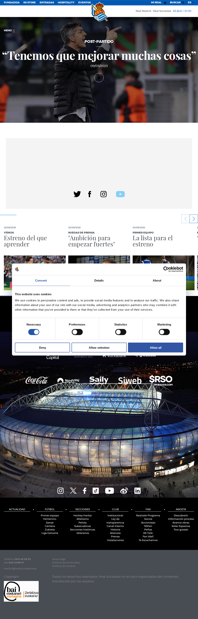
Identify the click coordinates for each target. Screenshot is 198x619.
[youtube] (120, 193)
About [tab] (157, 280)
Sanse (50, 523)
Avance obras (180, 523)
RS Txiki (148, 533)
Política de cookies (64, 566)
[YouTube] (109, 490)
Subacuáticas (82, 526)
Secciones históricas (82, 530)
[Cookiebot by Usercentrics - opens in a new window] (166, 269)
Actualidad (17, 509)
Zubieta (50, 530)
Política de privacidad (66, 562)
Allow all (155, 347)
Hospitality (66, 2)
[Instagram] (103, 193)
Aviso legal (59, 559)
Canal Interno (115, 526)
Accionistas (148, 523)
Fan (148, 509)
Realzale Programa (148, 515)
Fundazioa (12, 2)
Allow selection (99, 347)
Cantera (50, 526)
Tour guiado (181, 530)
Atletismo (83, 519)
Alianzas (115, 533)
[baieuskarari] (21, 591)
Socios (148, 519)
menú (8, 30)
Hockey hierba (82, 515)
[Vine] (124, 490)
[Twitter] (77, 193)
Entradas (47, 2)
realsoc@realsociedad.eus (20, 568)
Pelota (83, 523)
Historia (115, 530)
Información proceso (181, 519)
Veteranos (82, 533)
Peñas (148, 530)
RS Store (29, 2)
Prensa (115, 536)
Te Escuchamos (148, 540)
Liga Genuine (50, 533)
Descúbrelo (181, 515)
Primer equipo (50, 515)
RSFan (148, 526)
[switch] (77, 332)
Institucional (115, 515)
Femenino (49, 519)
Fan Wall (148, 536)
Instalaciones (115, 540)
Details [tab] (99, 280)
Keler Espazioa (181, 526)
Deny (42, 347)
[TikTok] (96, 490)
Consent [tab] (41, 280)
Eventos (84, 2)
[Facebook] (89, 193)
